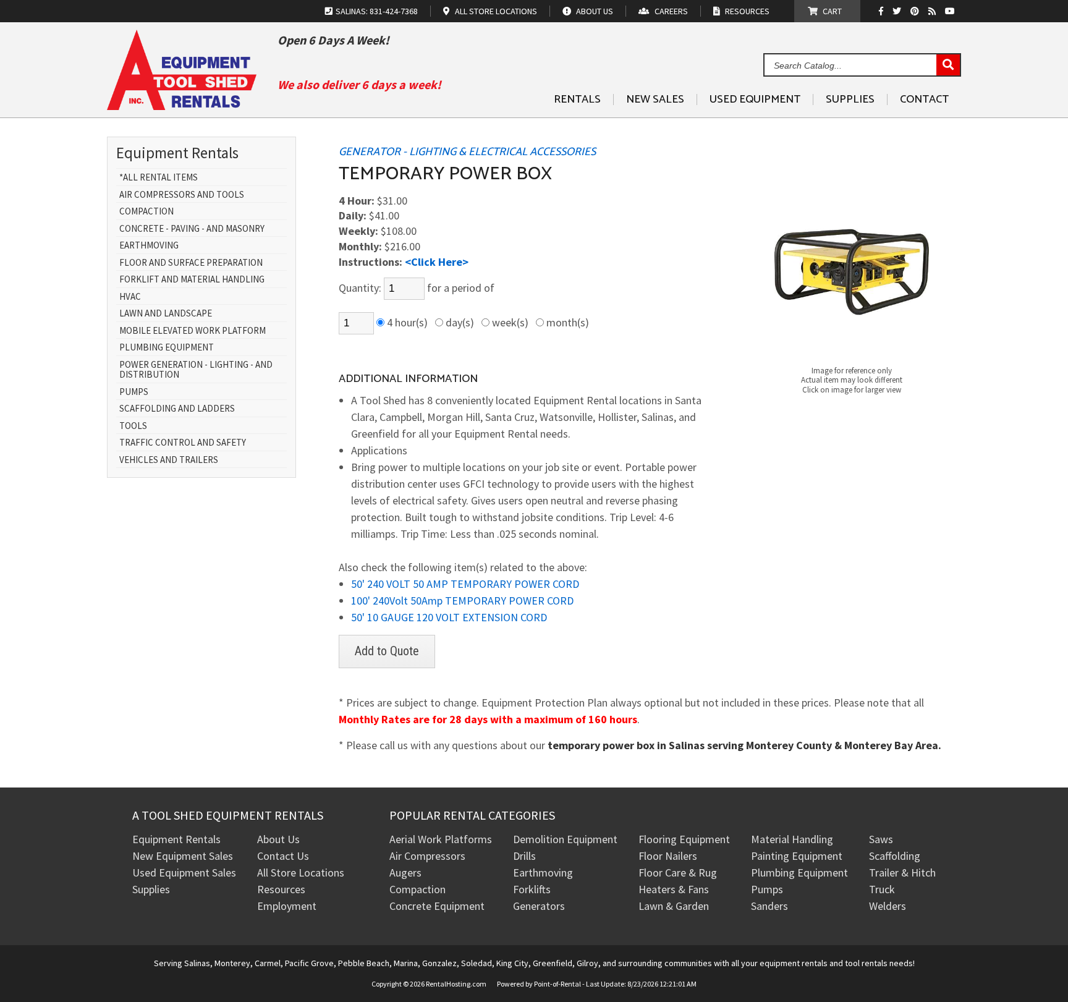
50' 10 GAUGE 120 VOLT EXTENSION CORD (449, 617)
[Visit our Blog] (933, 11)
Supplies (850, 99)
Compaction (146, 211)
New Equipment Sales (182, 856)
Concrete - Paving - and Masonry (192, 229)
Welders (887, 906)
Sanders (769, 906)
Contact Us (283, 856)
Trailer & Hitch (902, 872)
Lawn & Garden (673, 906)
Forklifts (532, 889)
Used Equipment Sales (184, 872)
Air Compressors (427, 856)
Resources (281, 889)
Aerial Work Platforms (440, 839)
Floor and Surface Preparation (191, 263)
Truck (882, 889)
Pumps (133, 392)
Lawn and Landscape (165, 313)
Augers (405, 872)
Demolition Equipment (565, 839)
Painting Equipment (796, 856)
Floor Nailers (667, 856)
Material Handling (792, 839)
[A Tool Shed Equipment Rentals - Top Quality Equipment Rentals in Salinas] (181, 105)
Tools (133, 426)
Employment (286, 906)
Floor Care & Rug (677, 872)
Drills (524, 856)
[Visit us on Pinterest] (916, 11)
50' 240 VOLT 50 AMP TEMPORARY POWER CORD (465, 584)
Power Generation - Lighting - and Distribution (196, 370)
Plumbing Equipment (166, 347)
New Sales (655, 99)
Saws (881, 839)
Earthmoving (149, 245)
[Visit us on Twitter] (898, 11)
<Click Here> (436, 262)
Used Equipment (755, 99)
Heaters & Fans (673, 889)
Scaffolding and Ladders (177, 409)
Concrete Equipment (437, 906)
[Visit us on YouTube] (951, 11)
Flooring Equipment (684, 839)
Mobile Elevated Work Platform (192, 331)
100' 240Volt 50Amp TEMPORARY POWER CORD (462, 600)
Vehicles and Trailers (168, 460)
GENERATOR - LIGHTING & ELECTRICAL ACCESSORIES (467, 152)
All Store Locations (300, 872)
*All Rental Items (158, 177)
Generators (539, 906)
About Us (278, 839)
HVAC (130, 297)
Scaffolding (894, 856)
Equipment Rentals (176, 839)
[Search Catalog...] (948, 65)
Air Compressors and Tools (181, 195)
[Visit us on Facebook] (884, 11)
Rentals (577, 99)
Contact (924, 99)
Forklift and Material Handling (192, 279)
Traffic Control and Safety (182, 443)
